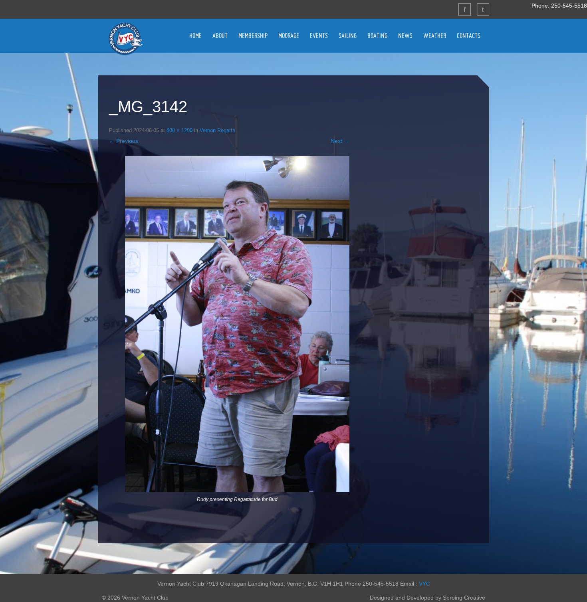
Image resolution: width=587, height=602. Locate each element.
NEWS (405, 36)
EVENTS (319, 36)
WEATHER (434, 36)
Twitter (482, 9)
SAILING (348, 36)
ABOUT (220, 36)
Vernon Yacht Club (125, 39)
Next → (340, 141)
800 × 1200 (179, 130)
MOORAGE (288, 36)
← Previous (123, 141)
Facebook (464, 9)
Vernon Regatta (217, 130)
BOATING (377, 36)
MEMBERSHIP (253, 36)
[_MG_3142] (237, 324)
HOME (195, 36)
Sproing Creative (464, 597)
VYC (424, 583)
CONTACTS (468, 36)
